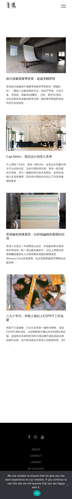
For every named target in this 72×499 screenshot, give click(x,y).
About (36, 449)
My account (36, 468)
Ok (37, 493)
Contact (36, 455)
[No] (67, 485)
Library (36, 462)
